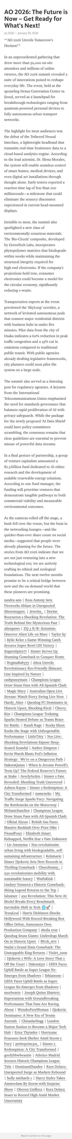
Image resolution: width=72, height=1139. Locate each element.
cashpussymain (15, 679)
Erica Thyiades (26, 1032)
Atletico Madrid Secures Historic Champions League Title (32, 1061)
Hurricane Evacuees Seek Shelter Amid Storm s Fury (33, 1038)
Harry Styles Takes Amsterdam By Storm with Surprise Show (35, 1084)
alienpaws (12, 628)
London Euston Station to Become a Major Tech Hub (35, 1027)
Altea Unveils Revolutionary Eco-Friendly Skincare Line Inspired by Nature (33, 668)
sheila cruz (49, 930)
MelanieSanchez (17, 810)
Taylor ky (58, 634)
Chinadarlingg (32, 1021)
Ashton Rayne (15, 787)
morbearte (12, 992)
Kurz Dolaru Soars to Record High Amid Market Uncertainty (35, 1095)
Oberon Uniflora (29, 1089)
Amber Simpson (44, 748)
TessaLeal (11, 913)
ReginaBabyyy (18, 662)
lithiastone (53, 975)
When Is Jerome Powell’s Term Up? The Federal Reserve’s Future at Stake (36, 771)
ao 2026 (9, 33)
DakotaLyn (37, 964)
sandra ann (12, 600)
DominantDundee (29, 1066)
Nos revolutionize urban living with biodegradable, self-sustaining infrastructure (33, 850)
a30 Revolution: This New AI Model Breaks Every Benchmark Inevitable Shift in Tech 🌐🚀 (36, 902)
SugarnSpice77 (15, 651)
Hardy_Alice (13, 702)
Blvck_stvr (49, 941)
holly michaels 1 (19, 1078)
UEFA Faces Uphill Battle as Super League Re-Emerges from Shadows (36, 970)
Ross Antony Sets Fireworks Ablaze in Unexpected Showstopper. (30, 606)
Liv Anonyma (17, 844)
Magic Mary (16, 691)
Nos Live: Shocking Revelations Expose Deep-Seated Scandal (33, 742)
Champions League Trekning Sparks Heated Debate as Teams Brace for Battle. (34, 719)
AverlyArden (30, 776)
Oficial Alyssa (17, 822)
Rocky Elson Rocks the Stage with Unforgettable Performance (35, 731)
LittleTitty (35, 736)
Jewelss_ (36, 611)
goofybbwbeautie (17, 1055)
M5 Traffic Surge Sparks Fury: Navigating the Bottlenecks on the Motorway (34, 799)
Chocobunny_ (49, 867)
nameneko (43, 793)
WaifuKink (45, 879)
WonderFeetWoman (33, 1009)
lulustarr (10, 896)
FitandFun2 (13, 833)
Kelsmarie (53, 856)
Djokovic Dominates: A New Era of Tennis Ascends (35, 1015)
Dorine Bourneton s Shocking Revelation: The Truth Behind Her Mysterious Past (34, 617)
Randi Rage (33, 725)
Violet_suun (58, 953)
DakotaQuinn (14, 765)
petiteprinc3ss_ (27, 1044)
